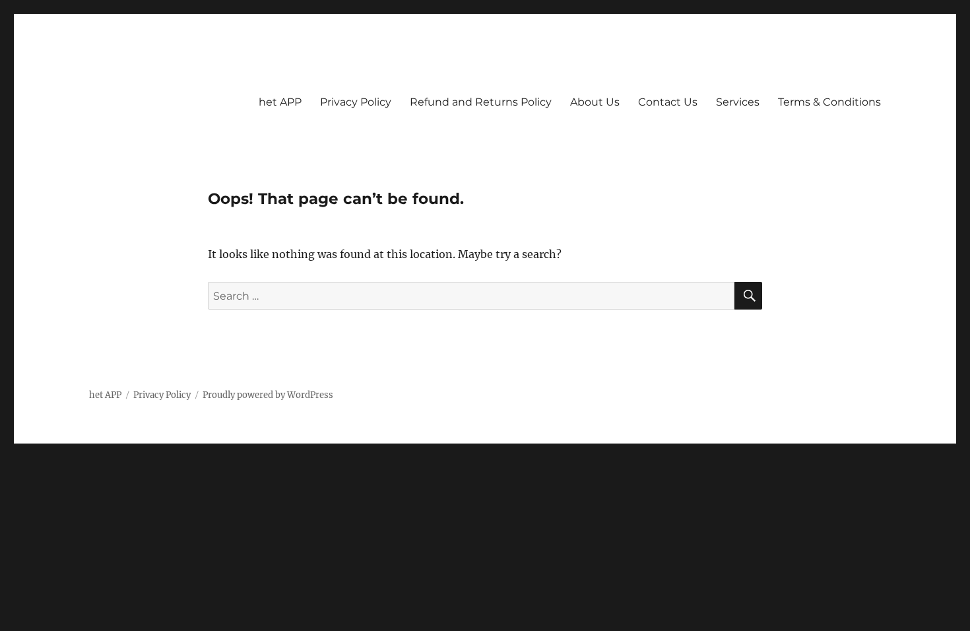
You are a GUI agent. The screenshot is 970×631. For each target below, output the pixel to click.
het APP (280, 102)
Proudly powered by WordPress (268, 395)
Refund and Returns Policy (481, 102)
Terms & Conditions (829, 102)
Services (738, 102)
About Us (595, 102)
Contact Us (667, 102)
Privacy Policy (355, 102)
